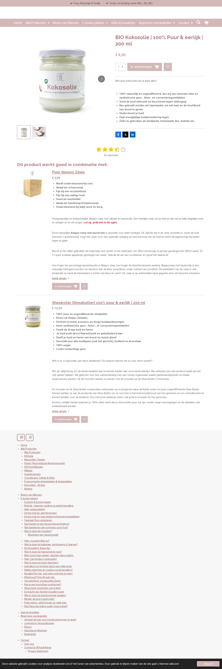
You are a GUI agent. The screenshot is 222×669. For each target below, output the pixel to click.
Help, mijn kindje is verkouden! (40, 559)
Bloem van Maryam (31, 494)
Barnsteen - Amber (34, 485)
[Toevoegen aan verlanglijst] (168, 67)
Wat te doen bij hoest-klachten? (41, 562)
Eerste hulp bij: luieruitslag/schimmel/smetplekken (52, 516)
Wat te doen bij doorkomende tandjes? (45, 595)
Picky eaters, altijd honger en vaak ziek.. (45, 602)
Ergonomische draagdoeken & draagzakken (48, 481)
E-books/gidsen (29, 498)
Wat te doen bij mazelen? (38, 531)
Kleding (28, 488)
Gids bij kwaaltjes (30, 612)
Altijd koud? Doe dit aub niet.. (40, 577)
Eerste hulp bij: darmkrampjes (40, 513)
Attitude (28, 456)
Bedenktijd (30, 634)
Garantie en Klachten (35, 630)
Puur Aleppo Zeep (68, 172)
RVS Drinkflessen (33, 467)
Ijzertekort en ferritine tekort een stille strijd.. (48, 566)
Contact (25, 640)
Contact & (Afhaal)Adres (37, 647)
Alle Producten (29, 448)
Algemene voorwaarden (34, 616)
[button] (24, 132)
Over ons (29, 644)
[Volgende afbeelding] (101, 78)
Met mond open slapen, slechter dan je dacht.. (49, 555)
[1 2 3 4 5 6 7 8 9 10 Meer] (120, 67)
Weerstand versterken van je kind (42, 588)
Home (24, 445)
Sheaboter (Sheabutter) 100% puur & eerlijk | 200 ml (98, 302)
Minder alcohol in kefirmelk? (39, 599)
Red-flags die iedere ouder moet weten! (45, 606)
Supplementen (32, 474)
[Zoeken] (198, 22)
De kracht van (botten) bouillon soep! (44, 591)
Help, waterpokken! (34, 509)
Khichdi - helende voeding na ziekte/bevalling (48, 505)
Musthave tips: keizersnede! (43, 534)
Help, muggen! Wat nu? (36, 540)
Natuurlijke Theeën (34, 459)
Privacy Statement (38, 651)
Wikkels (28, 470)
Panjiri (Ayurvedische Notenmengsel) (44, 463)
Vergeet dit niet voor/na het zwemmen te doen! (50, 619)
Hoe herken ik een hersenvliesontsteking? (47, 524)
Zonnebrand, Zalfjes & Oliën (39, 477)
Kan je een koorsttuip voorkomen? (42, 584)
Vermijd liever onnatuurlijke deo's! (42, 580)
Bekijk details (59, 278)
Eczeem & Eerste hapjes (37, 502)
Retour (28, 627)
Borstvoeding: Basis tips (37, 548)
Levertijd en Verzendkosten (39, 623)
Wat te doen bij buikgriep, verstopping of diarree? (51, 544)
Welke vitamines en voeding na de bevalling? (48, 570)
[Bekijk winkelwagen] (206, 23)
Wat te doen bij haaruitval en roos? (43, 551)
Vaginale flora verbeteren (38, 520)
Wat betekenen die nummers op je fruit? (46, 527)
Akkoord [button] (208, 663)
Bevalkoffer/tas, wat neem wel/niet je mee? (48, 573)
